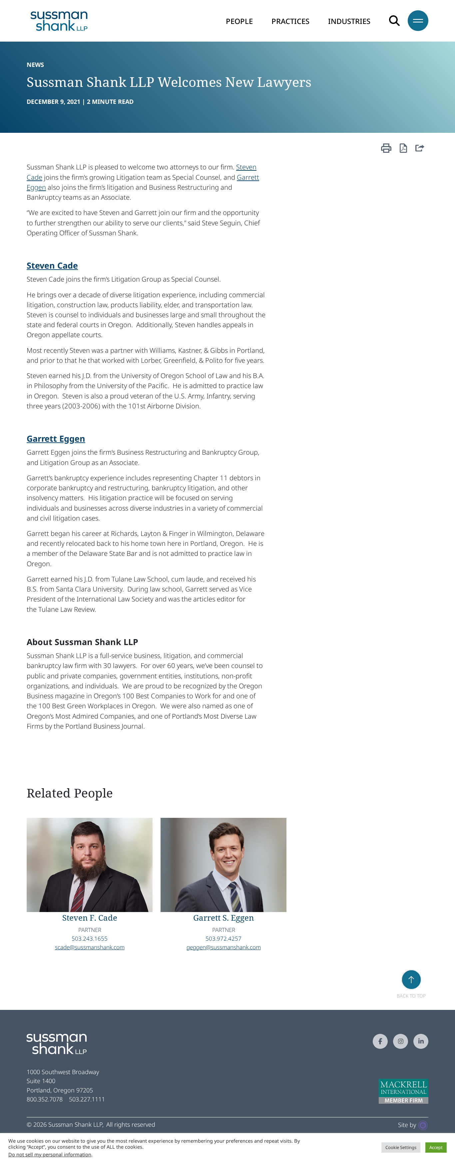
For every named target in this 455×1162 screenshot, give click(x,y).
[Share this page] (419, 151)
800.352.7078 (45, 1099)
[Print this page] (386, 151)
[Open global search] (394, 20)
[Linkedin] (420, 1041)
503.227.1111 (87, 1099)
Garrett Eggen (56, 438)
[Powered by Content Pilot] (423, 1125)
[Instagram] (400, 1041)
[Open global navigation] (414, 20)
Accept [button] (436, 1147)
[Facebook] (380, 1041)
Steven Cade (52, 265)
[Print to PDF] (403, 149)
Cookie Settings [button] (400, 1147)
